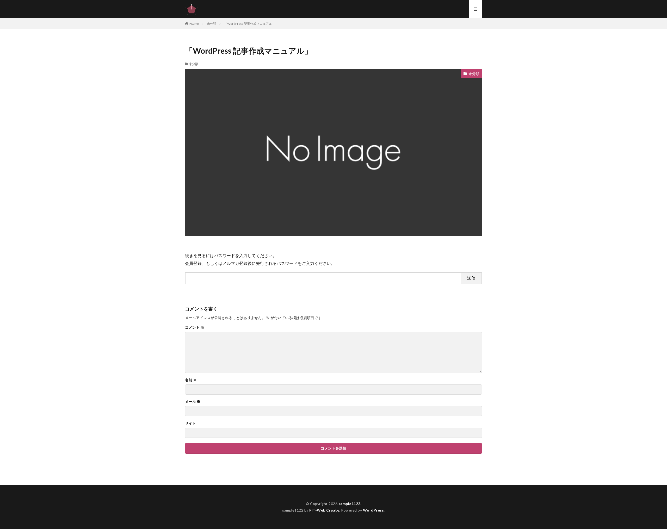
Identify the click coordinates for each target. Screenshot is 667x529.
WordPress (373, 510)
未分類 (211, 24)
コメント (194, 327)
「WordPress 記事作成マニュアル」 (249, 24)
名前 (191, 380)
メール (192, 401)
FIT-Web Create (324, 510)
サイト (190, 423)
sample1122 (349, 503)
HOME (194, 24)
